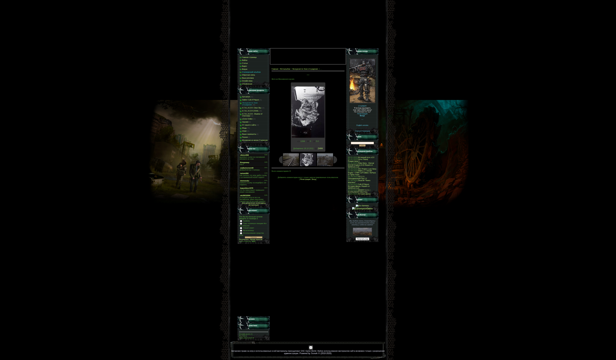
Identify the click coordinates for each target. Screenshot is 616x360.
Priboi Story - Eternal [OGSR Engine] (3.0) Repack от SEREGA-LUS (361, 165)
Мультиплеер (248, 230)
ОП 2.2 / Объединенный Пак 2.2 (357, 177)
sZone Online (247, 119)
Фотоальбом (285, 69)
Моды (244, 128)
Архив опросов (256, 239)
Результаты (244, 239)
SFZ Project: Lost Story (367, 169)
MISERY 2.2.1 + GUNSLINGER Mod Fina (359, 191)
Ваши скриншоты (249, 134)
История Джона (364, 194)
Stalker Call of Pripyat (250, 100)
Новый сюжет (248, 228)
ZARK (320, 148)
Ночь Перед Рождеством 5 (358, 160)
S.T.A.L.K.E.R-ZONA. (250, 111)
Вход (314, 179)
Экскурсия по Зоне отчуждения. (250, 104)
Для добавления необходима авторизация (253, 204)
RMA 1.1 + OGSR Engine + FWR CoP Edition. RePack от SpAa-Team (362, 173)
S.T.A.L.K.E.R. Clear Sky (251, 108)
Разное (245, 137)
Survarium (246, 97)
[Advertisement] (254, 280)
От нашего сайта (249, 125)
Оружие (245, 122)
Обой (244, 131)
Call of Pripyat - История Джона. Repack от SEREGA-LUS (359, 186)
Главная (275, 69)
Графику (246, 221)
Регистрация (305, 179)
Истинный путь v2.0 (366, 157)
